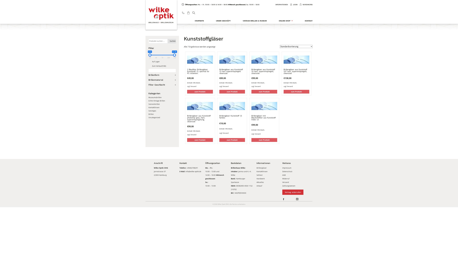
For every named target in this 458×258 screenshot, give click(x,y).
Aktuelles (260, 182)
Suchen (193, 12)
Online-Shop (284, 20)
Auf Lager (156, 61)
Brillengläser (262, 168)
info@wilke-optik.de (193, 171)
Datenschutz (287, 171)
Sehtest (260, 175)
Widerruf (285, 178)
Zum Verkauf (159, 66)
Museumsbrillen (155, 97)
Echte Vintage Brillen (156, 101)
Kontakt (308, 20)
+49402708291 (192, 168)
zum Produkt (200, 92)
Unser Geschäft (223, 20)
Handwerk (261, 178)
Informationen (282, 4)
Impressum (286, 168)
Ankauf (259, 186)
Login (295, 4)
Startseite (199, 20)
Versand (193, 86)
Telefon (183, 12)
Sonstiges (152, 111)
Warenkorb (307, 4)
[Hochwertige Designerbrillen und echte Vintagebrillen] (161, 15)
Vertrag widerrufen (293, 192)
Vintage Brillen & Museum (255, 20)
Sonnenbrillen (154, 104)
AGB (284, 175)
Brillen (151, 114)
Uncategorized (154, 117)
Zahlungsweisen (288, 186)
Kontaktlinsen (153, 107)
